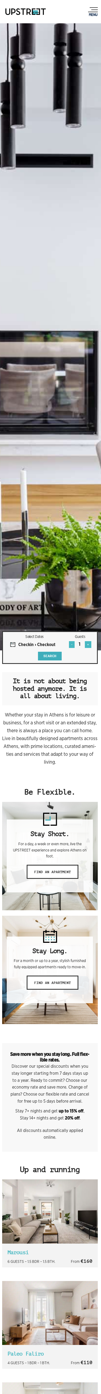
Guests (80, 636)
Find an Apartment (52, 872)
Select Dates (34, 636)
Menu (93, 15)
